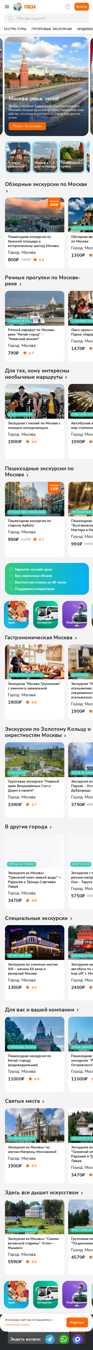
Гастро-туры (15, 29)
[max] (78, 1339)
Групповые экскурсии (52, 29)
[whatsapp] (64, 1339)
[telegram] (50, 1339)
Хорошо (77, 1322)
